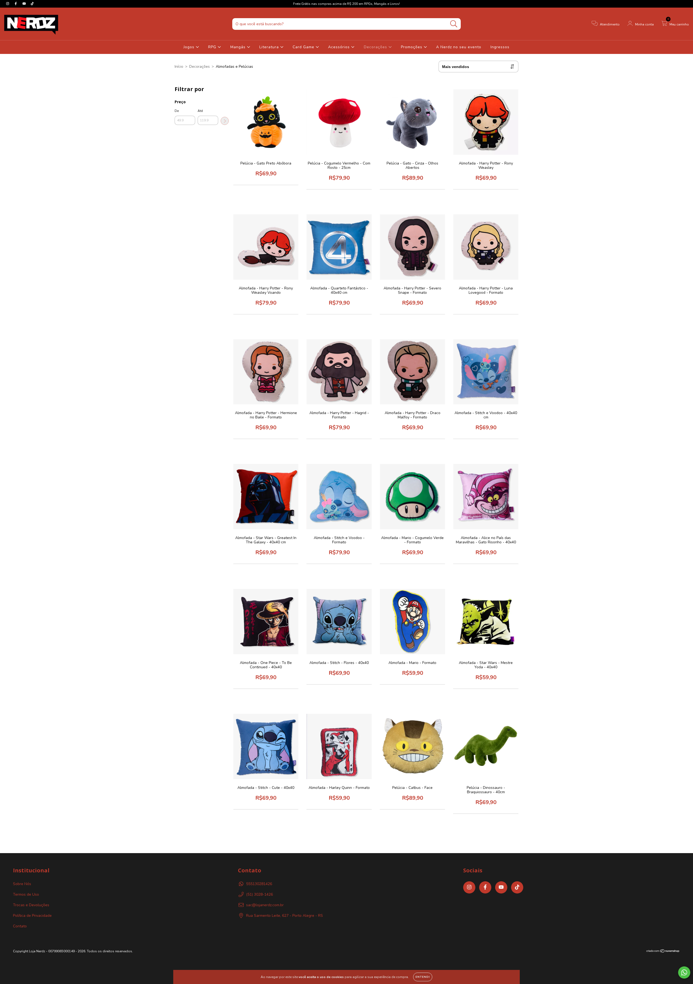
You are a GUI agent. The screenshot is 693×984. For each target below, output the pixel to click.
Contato (20, 926)
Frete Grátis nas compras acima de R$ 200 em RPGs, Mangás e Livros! (346, 4)
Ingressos (500, 47)
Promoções (412, 47)
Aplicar (225, 121)
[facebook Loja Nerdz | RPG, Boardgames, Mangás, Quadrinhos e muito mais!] (16, 3)
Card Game (304, 47)
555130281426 (259, 883)
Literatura (269, 47)
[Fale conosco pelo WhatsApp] (684, 972)
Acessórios (339, 47)
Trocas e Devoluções (31, 905)
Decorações (376, 47)
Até (200, 111)
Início (179, 66)
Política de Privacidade (32, 915)
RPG (213, 47)
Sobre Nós (22, 883)
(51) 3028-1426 (259, 894)
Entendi (423, 977)
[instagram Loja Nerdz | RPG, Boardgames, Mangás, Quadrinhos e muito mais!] (8, 3)
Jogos (190, 47)
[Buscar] (453, 24)
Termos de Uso (26, 894)
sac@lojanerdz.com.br (265, 905)
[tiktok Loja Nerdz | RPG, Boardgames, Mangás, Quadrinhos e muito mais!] (32, 3)
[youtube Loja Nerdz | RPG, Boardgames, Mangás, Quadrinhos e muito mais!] (25, 3)
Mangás (238, 47)
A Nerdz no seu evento (458, 47)
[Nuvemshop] (663, 951)
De (177, 111)
